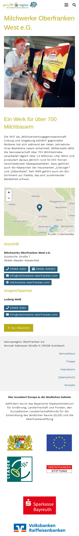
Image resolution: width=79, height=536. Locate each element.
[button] (66, 5)
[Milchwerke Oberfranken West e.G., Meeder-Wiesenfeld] (40, 71)
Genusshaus (67, 353)
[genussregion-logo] (20, 5)
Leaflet (52, 234)
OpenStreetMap (67, 234)
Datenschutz (66, 377)
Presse (70, 361)
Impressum (67, 369)
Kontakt (70, 385)
